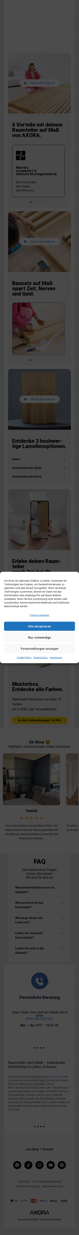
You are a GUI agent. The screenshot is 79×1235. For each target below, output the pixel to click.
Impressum (56, 657)
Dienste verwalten (39, 615)
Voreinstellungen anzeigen (39, 649)
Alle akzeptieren (39, 626)
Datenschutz (40, 657)
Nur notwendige (39, 637)
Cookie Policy (24, 657)
